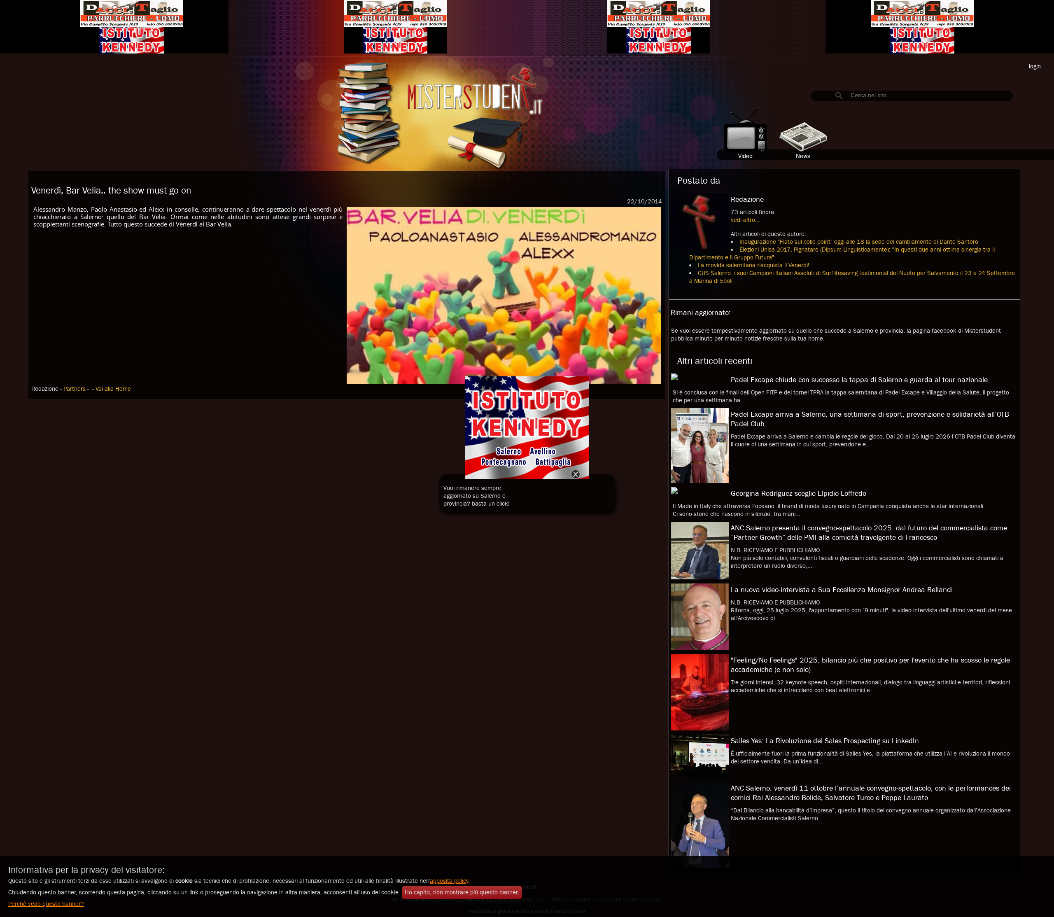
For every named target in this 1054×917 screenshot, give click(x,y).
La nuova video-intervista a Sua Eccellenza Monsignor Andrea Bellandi (842, 590)
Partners (75, 389)
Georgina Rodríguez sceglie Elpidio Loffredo (798, 493)
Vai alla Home (113, 389)
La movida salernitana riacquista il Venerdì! (753, 265)
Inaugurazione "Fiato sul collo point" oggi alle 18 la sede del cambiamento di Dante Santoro (858, 242)
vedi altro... (745, 220)
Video (745, 156)
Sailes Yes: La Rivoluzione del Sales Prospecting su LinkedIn (825, 741)
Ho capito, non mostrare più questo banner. (462, 892)
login (1035, 66)
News (803, 156)
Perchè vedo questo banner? (46, 904)
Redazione (747, 199)
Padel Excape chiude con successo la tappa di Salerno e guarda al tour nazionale (859, 380)
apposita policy (449, 881)
